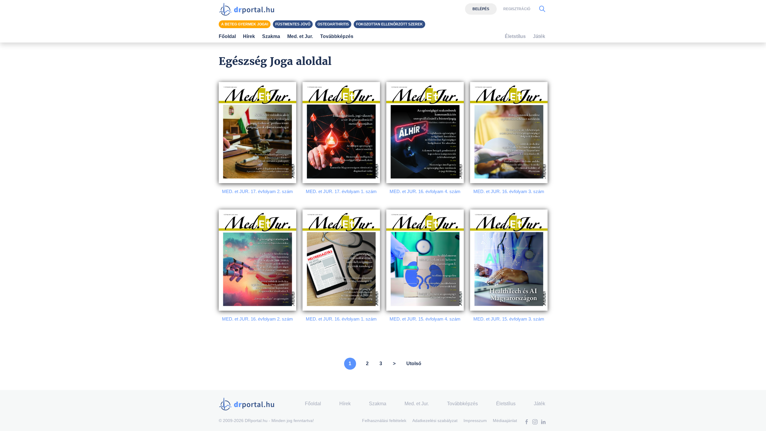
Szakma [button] (271, 36)
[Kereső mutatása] (542, 9)
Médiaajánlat (505, 420)
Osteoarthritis (333, 24)
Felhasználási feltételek (384, 420)
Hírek (249, 36)
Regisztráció (516, 9)
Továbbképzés (336, 36)
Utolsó (413, 363)
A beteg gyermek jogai (244, 24)
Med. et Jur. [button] (300, 36)
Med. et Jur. (417, 403)
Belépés (480, 9)
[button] (526, 422)
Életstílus (515, 36)
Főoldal (227, 36)
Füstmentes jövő (292, 24)
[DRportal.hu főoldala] (248, 9)
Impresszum (475, 420)
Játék (539, 36)
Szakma (377, 403)
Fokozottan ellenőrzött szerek (389, 24)
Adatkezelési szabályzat (435, 420)
